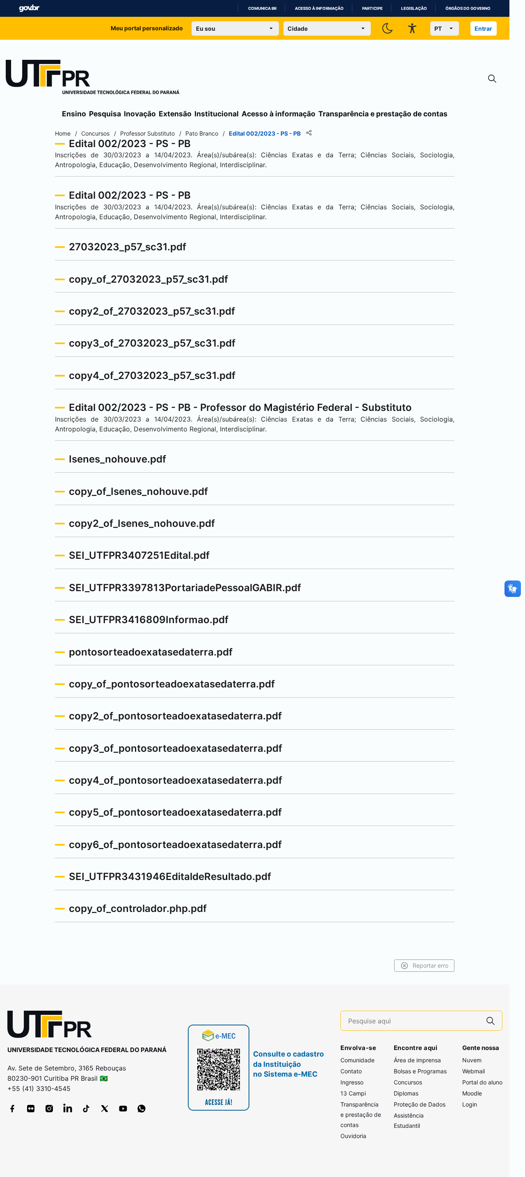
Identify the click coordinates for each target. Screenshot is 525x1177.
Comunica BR (262, 8)
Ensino (74, 113)
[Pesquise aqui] (490, 1020)
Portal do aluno (482, 1082)
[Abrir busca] (492, 79)
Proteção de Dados (419, 1104)
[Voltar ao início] (52, 1026)
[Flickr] (31, 1109)
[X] (105, 1109)
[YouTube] (123, 1109)
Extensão (175, 113)
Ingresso (351, 1082)
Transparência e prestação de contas (382, 113)
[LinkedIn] (68, 1109)
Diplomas (406, 1093)
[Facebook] (12, 1109)
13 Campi (353, 1093)
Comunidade (357, 1060)
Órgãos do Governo (468, 8)
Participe (372, 8)
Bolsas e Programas (420, 1071)
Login (469, 1104)
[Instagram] (49, 1109)
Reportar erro (430, 965)
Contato (351, 1071)
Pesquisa (105, 113)
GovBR (29, 8)
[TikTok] (86, 1109)
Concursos (408, 1082)
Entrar (483, 28)
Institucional (216, 113)
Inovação (140, 113)
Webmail (473, 1071)
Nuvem (472, 1060)
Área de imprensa (417, 1060)
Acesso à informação (319, 8)
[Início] (93, 79)
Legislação (414, 8)
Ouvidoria (353, 1135)
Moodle (472, 1093)
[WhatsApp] (141, 1109)
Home (63, 133)
